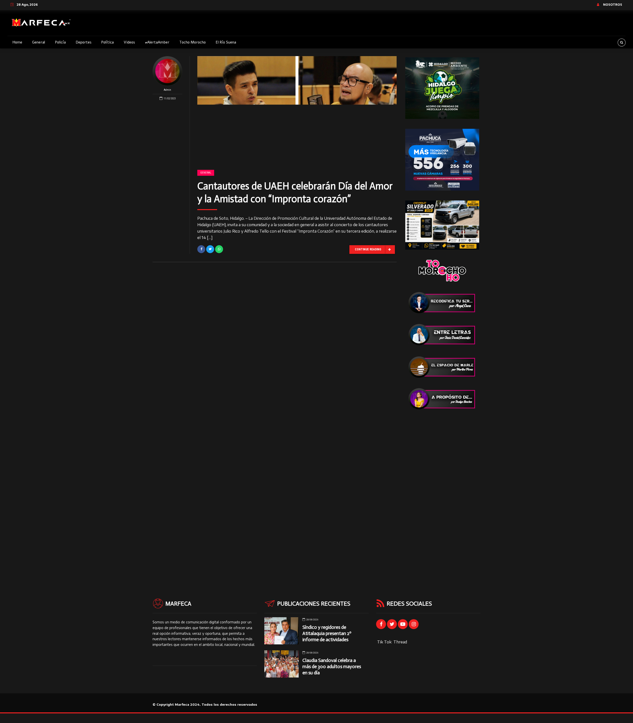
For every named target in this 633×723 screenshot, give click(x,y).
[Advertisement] (442, 494)
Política (107, 42)
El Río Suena (226, 42)
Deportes (83, 42)
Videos (129, 42)
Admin (167, 89)
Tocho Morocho (192, 42)
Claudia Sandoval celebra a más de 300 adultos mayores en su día (331, 666)
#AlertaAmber (157, 42)
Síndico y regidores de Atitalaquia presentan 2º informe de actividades (326, 633)
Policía (60, 42)
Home (17, 42)
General (38, 42)
